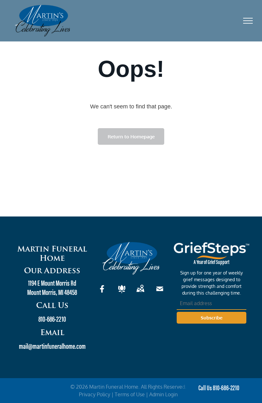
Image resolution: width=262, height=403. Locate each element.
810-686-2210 (52, 320)
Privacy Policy (94, 394)
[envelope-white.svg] (159, 293)
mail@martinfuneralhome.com (52, 347)
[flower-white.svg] (121, 293)
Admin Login (163, 394)
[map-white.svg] (140, 293)
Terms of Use (130, 394)
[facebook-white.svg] (102, 293)
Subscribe (211, 318)
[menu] (248, 20)
